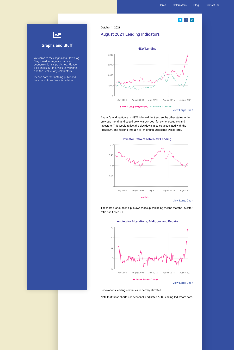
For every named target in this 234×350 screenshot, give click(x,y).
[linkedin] (192, 20)
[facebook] (186, 20)
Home (162, 5)
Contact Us (212, 5)
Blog (196, 5)
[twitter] (180, 20)
